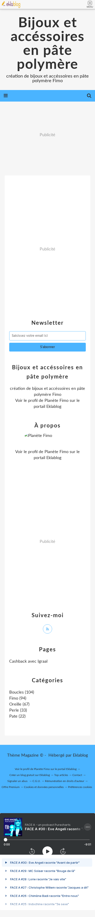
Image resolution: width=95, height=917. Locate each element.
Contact (77, 775)
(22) (17, 716)
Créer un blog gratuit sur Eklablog (29, 775)
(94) (17, 698)
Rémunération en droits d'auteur (64, 781)
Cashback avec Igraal (28, 661)
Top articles (61, 775)
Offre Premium (11, 787)
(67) (19, 704)
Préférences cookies (80, 787)
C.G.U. (37, 781)
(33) (18, 710)
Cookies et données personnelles (44, 787)
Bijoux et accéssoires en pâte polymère (47, 44)
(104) (21, 692)
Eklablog (80, 755)
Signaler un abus (17, 781)
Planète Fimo (56, 401)
